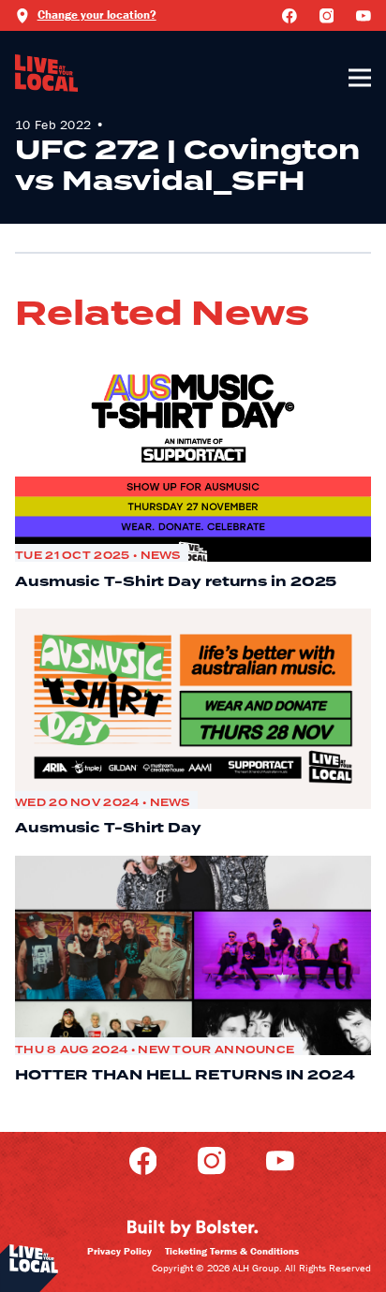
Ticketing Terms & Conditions (232, 1250)
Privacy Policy (119, 1250)
